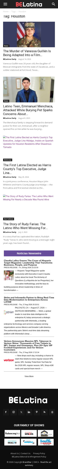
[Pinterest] (37, 412)
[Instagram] (14, 412)
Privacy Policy (39, 453)
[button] (5, 4)
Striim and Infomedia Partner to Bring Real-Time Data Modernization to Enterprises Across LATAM (29, 299)
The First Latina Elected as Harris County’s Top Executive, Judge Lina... (27, 169)
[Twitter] (21, 412)
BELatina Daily (9, 59)
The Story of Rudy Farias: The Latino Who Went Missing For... (25, 226)
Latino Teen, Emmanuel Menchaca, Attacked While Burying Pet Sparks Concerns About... (28, 110)
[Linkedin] (29, 412)
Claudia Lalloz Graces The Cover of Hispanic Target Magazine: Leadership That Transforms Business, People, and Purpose (28, 262)
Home (6, 11)
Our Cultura (8, 219)
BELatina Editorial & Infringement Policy (29, 456)
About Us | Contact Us (20, 453)
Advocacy (7, 160)
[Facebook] (6, 412)
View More (29, 376)
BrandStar (27, 462)
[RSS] (44, 412)
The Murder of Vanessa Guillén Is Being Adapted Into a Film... (27, 53)
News (6, 46)
